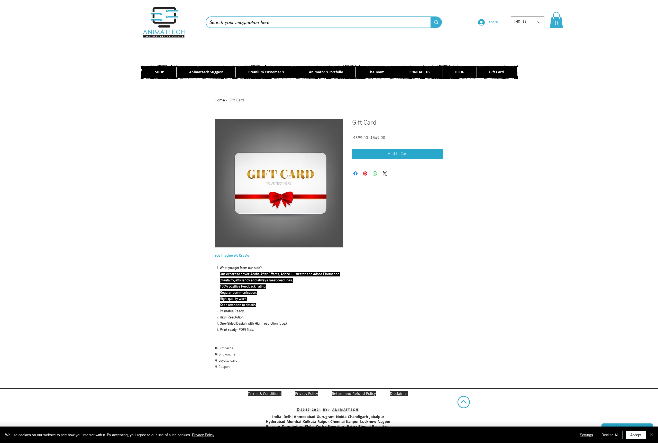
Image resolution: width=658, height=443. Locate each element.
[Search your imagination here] (436, 22)
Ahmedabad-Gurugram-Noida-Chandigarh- (331, 416)
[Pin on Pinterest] (365, 173)
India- (278, 416)
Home (220, 100)
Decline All (609, 434)
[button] (527, 22)
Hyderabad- (276, 421)
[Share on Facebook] (355, 173)
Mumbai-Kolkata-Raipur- (308, 421)
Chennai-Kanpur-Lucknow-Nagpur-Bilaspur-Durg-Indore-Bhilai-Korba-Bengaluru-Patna (329, 424)
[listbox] (527, 22)
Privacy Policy (203, 434)
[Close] (652, 435)
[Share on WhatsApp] (375, 173)
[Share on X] (385, 173)
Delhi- (289, 416)
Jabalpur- (377, 416)
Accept (635, 434)
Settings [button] (586, 434)
